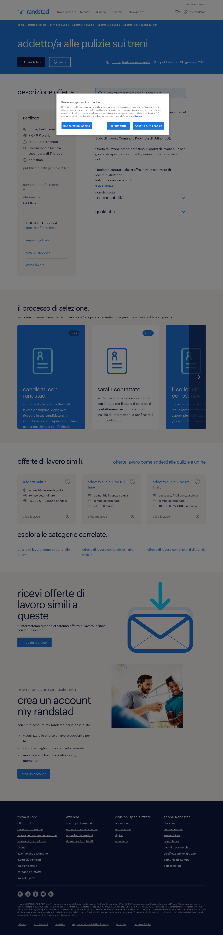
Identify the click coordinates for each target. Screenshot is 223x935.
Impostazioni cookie (76, 125)
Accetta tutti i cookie (148, 125)
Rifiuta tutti (118, 125)
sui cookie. (138, 116)
